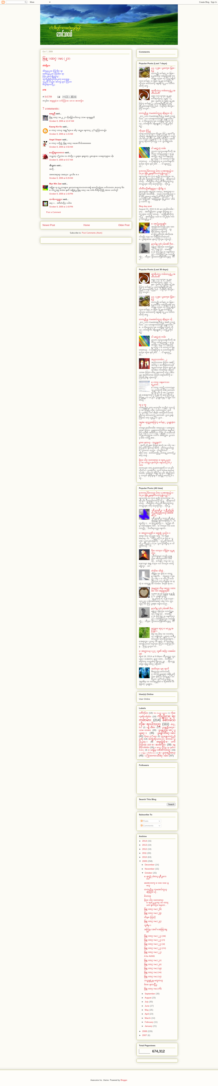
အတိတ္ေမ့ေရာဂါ (160, 668)
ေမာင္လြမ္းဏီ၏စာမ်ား (147, 753)
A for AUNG (149, 956)
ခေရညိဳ (52, 114)
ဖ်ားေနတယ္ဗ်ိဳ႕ (150, 984)
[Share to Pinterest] (75, 96)
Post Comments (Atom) (92, 233)
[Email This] (63, 96)
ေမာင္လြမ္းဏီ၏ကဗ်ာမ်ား (159, 750)
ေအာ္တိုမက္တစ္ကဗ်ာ (158, 224)
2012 (145, 849)
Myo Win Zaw (55, 184)
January (149, 1026)
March (148, 1018)
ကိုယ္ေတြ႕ (145, 131)
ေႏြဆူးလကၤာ (56, 152)
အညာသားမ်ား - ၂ (159, 359)
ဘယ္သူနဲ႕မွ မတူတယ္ (153, 980)
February (149, 1022)
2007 (145, 1035)
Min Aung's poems (160, 713)
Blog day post (145, 206)
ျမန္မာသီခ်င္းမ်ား (166, 733)
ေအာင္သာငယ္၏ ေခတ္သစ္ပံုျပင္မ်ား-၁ (154, 533)
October (149, 873)
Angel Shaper (55, 140)
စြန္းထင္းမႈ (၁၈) (152, 972)
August (148, 997)
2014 (145, 841)
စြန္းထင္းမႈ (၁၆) (153, 988)
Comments (148, 825)
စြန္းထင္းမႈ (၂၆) (153, 909)
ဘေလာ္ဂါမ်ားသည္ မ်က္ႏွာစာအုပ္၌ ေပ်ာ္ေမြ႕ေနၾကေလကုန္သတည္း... (156, 172)
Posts (145, 821)
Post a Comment (53, 212)
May (147, 1010)
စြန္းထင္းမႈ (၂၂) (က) (155, 948)
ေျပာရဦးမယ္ (167, 752)
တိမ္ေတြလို (150, 917)
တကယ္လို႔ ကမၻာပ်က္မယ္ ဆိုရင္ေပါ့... (156, 113)
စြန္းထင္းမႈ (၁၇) (152, 976)
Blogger (124, 1080)
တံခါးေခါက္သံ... (158, 571)
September (150, 993)
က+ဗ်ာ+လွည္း (55, 199)
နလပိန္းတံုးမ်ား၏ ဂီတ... (163, 244)
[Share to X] (69, 96)
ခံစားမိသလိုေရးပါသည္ (157, 722)
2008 (145, 1031)
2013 (145, 845)
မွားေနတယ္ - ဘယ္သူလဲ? (150, 442)
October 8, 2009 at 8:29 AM (61, 178)
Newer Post (49, 225)
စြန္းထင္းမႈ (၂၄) (152, 921)
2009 (145, 861)
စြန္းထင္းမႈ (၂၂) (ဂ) (154, 940)
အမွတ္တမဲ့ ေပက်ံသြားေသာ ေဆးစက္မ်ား (67, 101)
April (147, 1014)
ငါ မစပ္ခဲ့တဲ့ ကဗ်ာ (158, 148)
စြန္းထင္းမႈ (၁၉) (153, 968)
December (150, 864)
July (147, 1001)
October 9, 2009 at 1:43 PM (61, 207)
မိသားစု (147, 896)
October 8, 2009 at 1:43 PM (61, 194)
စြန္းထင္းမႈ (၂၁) (152, 960)
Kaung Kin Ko (55, 127)
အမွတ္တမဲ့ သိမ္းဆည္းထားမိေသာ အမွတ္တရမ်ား (163, 589)
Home (86, 225)
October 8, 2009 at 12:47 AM (61, 121)
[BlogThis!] (66, 96)
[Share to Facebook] (72, 96)
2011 (144, 853)
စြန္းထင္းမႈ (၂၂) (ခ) (154, 944)
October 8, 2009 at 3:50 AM (61, 147)
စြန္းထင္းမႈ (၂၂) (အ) (155, 936)
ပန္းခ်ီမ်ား (151, 727)
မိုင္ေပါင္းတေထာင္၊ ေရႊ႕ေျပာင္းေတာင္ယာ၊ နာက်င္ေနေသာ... (156, 902)
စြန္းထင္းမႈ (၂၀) (152, 964)
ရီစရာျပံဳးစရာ (150, 736)
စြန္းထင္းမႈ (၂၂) (152, 952)
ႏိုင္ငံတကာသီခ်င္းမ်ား (156, 755)
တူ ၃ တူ (142, 405)
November (150, 869)
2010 (145, 857)
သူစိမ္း (147, 925)
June (147, 1006)
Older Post (123, 225)
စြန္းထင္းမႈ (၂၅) (152, 913)
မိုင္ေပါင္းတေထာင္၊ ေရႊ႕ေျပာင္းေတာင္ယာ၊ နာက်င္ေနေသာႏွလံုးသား (155, 462)
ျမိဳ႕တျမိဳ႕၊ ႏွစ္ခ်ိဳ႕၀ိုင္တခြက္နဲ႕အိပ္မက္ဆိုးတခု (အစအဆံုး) (162, 512)
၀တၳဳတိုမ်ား (143, 713)
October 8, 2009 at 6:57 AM (61, 160)
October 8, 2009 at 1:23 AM (61, 134)
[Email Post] (58, 96)
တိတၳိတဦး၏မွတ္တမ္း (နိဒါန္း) (152, 188)
